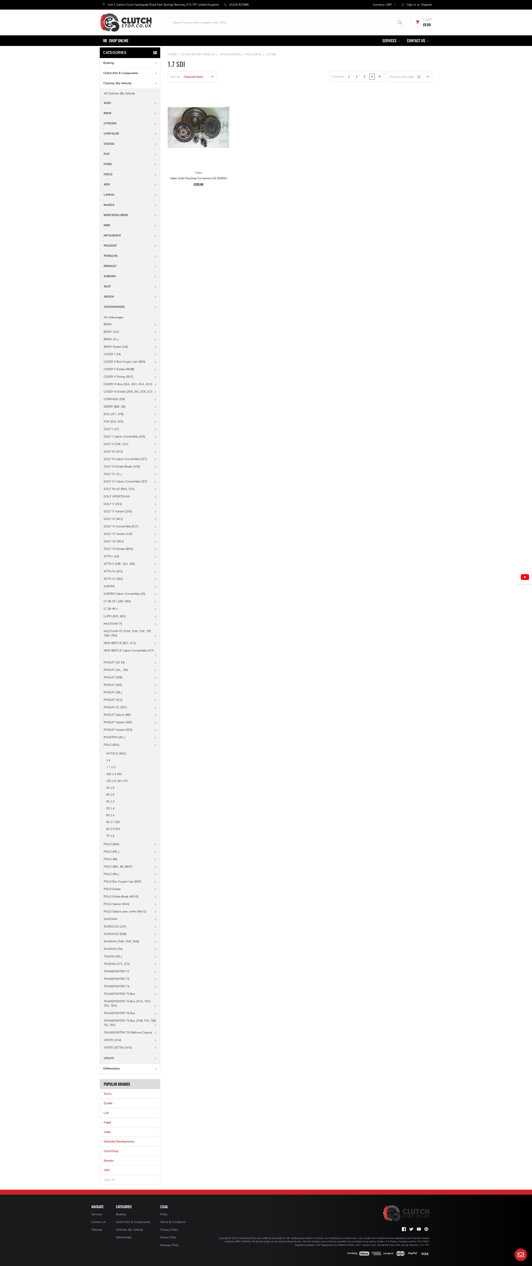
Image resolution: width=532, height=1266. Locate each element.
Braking (108, 63)
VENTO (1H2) (112, 1040)
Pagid (107, 1122)
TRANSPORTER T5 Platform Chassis (128, 1033)
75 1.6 (110, 836)
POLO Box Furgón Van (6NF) (122, 882)
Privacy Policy (169, 1230)
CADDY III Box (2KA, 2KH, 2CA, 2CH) (128, 384)
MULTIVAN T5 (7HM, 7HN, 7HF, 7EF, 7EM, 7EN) (128, 633)
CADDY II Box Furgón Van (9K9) (124, 362)
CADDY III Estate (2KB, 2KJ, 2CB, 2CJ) (128, 392)
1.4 (108, 760)
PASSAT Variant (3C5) (118, 730)
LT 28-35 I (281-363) (117, 601)
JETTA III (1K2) (113, 571)
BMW (108, 113)
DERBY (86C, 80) (115, 407)
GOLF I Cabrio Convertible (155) (124, 437)
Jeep (107, 185)
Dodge (109, 144)
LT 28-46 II (111, 609)
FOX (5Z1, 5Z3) (113, 422)
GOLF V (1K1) (113, 504)
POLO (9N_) (111, 874)
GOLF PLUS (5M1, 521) (119, 489)
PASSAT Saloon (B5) (117, 715)
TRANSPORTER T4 (116, 986)
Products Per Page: (401, 77)
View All (109, 1180)
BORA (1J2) (111, 332)
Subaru (110, 276)
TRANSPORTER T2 (116, 971)
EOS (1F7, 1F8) (113, 414)
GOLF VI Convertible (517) (121, 526)
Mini (107, 225)
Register (426, 5)
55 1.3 (110, 802)
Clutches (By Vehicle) (117, 83)
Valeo (107, 1132)
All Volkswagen (114, 317)
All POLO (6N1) (116, 753)
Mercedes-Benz (116, 215)
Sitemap (96, 1230)
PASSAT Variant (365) (118, 722)
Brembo (109, 1161)
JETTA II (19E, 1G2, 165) (119, 564)
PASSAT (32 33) (114, 662)
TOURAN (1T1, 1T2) (117, 964)
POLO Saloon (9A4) (116, 904)
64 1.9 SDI (113, 829)
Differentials (111, 1069)
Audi (107, 103)
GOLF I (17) (111, 429)
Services (389, 40)
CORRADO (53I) (114, 399)
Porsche (111, 256)
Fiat (107, 154)
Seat (107, 286)
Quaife (108, 1103)
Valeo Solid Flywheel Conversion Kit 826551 (198, 178)
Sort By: (175, 77)
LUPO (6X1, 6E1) (115, 616)
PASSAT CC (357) (115, 707)
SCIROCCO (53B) (115, 934)
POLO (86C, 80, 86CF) (118, 867)
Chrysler (111, 134)
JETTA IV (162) (113, 579)
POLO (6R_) (111, 852)
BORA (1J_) (111, 339)
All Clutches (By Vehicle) (119, 93)
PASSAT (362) (113, 685)
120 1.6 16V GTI (117, 781)
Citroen (110, 123)
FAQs (163, 1214)
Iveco (108, 174)
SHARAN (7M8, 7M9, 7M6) (121, 941)
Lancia (109, 195)
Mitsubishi (112, 235)
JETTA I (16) (111, 556)
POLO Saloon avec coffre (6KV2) (125, 912)
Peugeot (110, 246)
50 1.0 (110, 795)
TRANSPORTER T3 (116, 979)
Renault (110, 266)
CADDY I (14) (112, 354)
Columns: (338, 77)
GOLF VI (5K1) (113, 519)
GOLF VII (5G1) (114, 541)
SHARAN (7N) (113, 949)
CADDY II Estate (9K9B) (119, 369)
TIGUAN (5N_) (113, 956)
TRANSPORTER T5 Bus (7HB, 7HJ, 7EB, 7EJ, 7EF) (130, 1023)
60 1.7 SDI (113, 822)
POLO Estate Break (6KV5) (121, 897)
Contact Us (416, 40)
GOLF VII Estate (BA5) (118, 549)
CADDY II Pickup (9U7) (118, 377)
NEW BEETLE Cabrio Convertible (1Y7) (129, 651)
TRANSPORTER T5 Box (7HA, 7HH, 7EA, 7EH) (127, 1003)
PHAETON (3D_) (114, 737)
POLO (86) (110, 859)
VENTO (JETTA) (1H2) (118, 1048)
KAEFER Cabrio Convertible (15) (124, 594)
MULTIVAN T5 (113, 624)
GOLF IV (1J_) (113, 474)
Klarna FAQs (168, 1237)
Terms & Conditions (173, 1222)
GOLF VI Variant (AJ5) (118, 534)
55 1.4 (110, 808)
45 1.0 (110, 788)
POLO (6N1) (111, 745)
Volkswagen (114, 307)
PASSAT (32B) (113, 677)
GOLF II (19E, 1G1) (116, 444)
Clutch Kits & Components (120, 73)
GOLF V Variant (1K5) (118, 511)
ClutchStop (111, 1151)
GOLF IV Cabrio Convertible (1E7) (125, 481)
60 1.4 (110, 815)
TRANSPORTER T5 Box (119, 994)
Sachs (108, 1094)
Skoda (109, 297)
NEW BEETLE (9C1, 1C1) (120, 643)
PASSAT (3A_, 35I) (116, 670)
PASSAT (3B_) (113, 692)
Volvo (109, 1058)
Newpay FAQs (169, 1245)
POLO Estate (112, 889)
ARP (107, 1170)
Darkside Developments (119, 1142)
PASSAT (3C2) (113, 700)
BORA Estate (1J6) (116, 347)
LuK (106, 1113)
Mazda (109, 205)
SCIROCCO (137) (115, 926)
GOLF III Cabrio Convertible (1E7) (125, 459)
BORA (108, 324)
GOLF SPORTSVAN (117, 496)
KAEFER (109, 586)
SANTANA (110, 919)
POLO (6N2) (111, 844)
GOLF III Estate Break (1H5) (122, 467)
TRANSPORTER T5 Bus (119, 1013)
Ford (108, 164)
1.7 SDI (111, 767)
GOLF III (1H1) (113, 452)
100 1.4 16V (114, 774)
